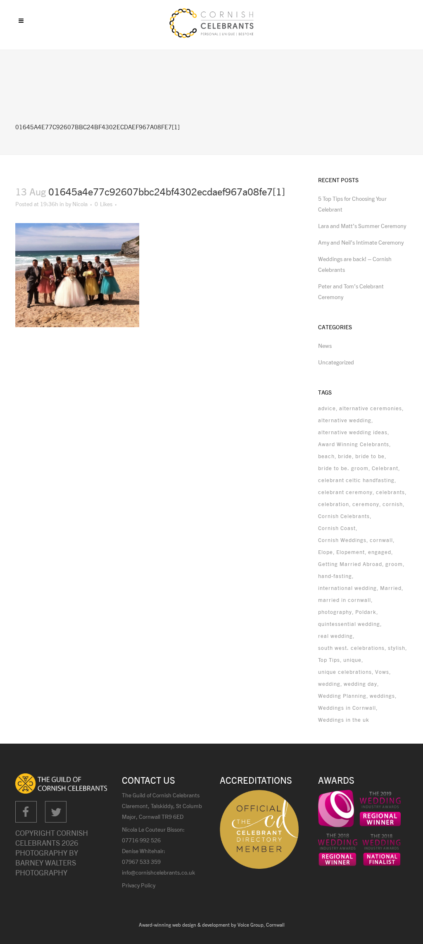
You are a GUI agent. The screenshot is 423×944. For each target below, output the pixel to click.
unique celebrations (345, 671)
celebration (333, 504)
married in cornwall (344, 600)
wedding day (360, 683)
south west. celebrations (351, 647)
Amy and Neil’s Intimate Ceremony (361, 242)
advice (327, 408)
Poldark (365, 612)
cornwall (381, 540)
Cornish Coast (337, 528)
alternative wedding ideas (352, 432)
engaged (379, 552)
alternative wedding (344, 420)
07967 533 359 (141, 861)
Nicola (80, 203)
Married (391, 588)
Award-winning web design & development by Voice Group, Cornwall (212, 925)
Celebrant (385, 468)
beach (326, 456)
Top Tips (329, 659)
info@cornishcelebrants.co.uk (158, 872)
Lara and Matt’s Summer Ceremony (362, 225)
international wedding (347, 588)
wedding (329, 683)
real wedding (335, 636)
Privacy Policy (138, 885)
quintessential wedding (349, 624)
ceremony (365, 504)
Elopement (350, 552)
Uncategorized (336, 362)
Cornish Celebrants (344, 516)
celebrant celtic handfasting (356, 480)
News (325, 345)
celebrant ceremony (345, 492)
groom (394, 564)
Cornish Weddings (342, 540)
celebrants (390, 492)
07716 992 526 (141, 840)
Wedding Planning (342, 695)
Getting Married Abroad (350, 564)
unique (352, 659)
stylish (396, 647)
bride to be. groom (343, 468)
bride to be (370, 456)
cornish (393, 504)
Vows (382, 671)
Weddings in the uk (343, 719)
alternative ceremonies (370, 408)
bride (345, 456)
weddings (382, 695)
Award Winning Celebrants (353, 444)
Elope (325, 552)
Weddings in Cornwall (347, 707)
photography (335, 612)
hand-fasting (335, 576)
